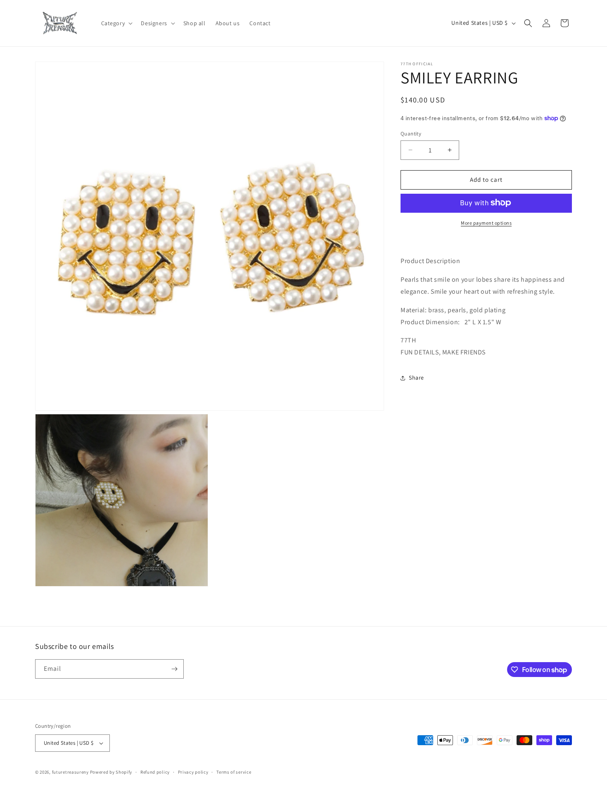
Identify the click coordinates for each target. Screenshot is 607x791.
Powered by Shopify (111, 772)
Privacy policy (193, 772)
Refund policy (155, 772)
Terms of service (233, 772)
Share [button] (416, 377)
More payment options (486, 222)
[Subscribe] (174, 669)
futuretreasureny (70, 772)
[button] (116, 23)
